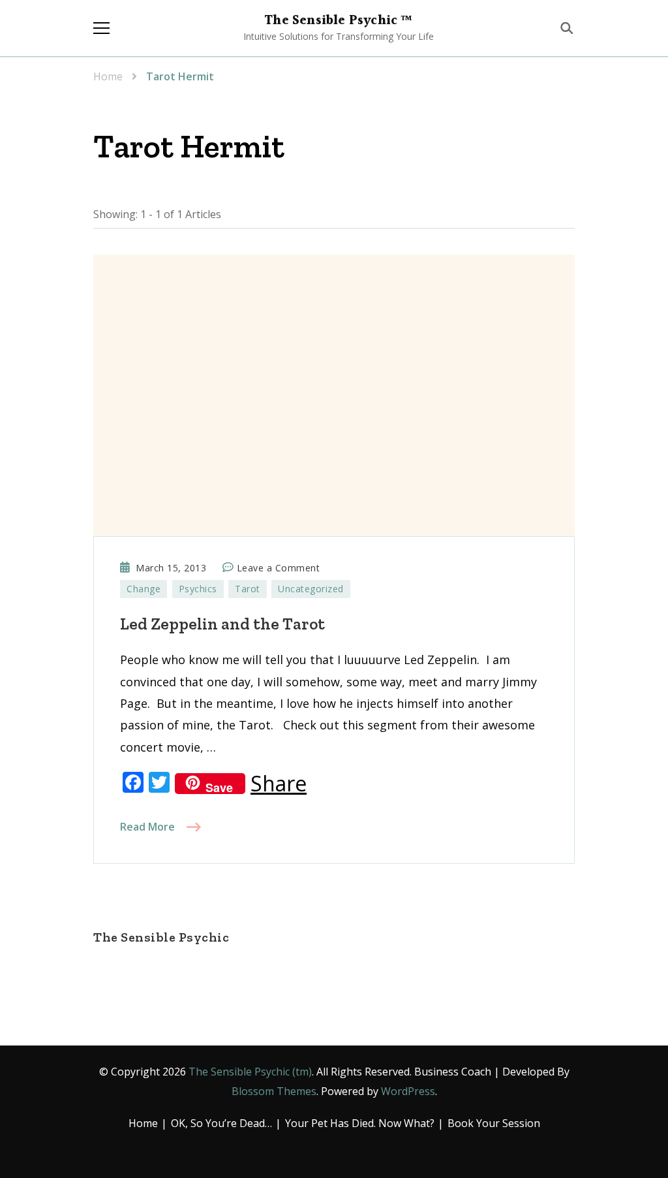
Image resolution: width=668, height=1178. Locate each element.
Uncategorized (311, 588)
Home (143, 1123)
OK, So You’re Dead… (221, 1123)
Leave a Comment (278, 569)
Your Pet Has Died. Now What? (359, 1123)
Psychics (198, 588)
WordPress (408, 1091)
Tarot (247, 588)
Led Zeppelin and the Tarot (222, 623)
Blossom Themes (274, 1091)
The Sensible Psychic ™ (338, 20)
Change (143, 588)
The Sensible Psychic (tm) (250, 1071)
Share (278, 783)
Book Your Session (494, 1123)
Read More (147, 827)
